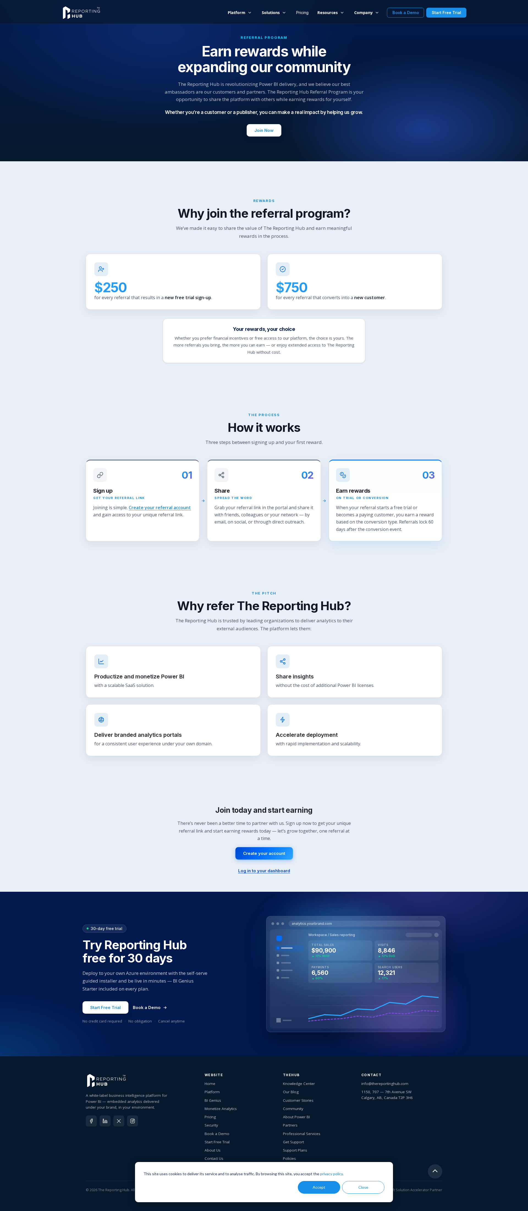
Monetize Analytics (221, 1108)
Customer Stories (298, 1100)
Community (293, 1108)
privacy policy (331, 1173)
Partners (290, 1125)
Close (363, 1187)
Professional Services (301, 1133)
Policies (289, 1158)
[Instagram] (132, 1121)
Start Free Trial (105, 1007)
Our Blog (291, 1091)
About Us (213, 1150)
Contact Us (214, 1158)
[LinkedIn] (105, 1121)
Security (211, 1125)
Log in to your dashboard (264, 870)
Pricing (302, 12)
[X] (118, 1121)
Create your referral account (160, 507)
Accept (319, 1187)
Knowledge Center (299, 1083)
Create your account (264, 853)
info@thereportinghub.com (384, 1083)
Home (210, 1083)
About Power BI (296, 1116)
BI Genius (213, 1100)
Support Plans (295, 1150)
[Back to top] (435, 1172)
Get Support (293, 1141)
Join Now (264, 130)
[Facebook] (91, 1121)
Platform (212, 1091)
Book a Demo (147, 1007)
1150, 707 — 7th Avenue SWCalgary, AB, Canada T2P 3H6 (387, 1094)
